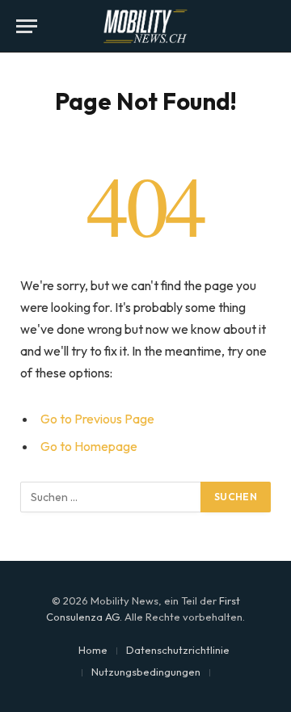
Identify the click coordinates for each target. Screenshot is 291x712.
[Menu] (26, 26)
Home (93, 649)
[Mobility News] (145, 26)
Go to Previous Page (97, 419)
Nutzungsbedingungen (145, 671)
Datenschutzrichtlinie (178, 649)
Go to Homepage (88, 446)
